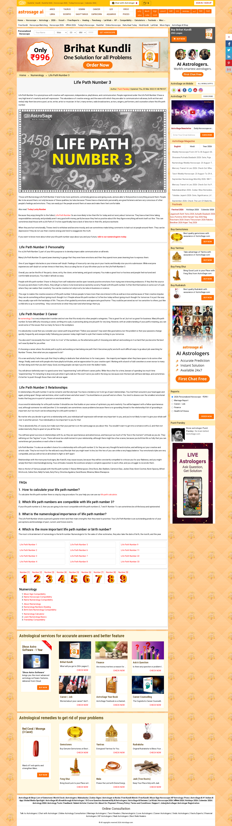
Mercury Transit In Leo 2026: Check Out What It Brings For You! (193, 168)
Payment (112, 803)
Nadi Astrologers (120, 816)
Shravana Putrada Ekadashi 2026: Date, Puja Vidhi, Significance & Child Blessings (193, 157)
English (177, 146)
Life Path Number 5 (79, 544)
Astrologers (71, 798)
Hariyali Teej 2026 (195, 217)
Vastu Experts (196, 813)
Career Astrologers (162, 813)
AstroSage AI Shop (180, 25)
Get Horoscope (107, 32)
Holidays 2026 (192, 210)
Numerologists (129, 813)
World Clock (58, 798)
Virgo (126, 9)
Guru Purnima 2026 (178, 217)
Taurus (67, 9)
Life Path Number (63, 215)
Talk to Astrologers (28, 813)
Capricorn (96, 14)
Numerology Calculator (34, 614)
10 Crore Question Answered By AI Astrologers (106, 800)
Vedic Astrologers (181, 813)
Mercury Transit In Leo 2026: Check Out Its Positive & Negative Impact (193, 184)
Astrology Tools (55, 803)
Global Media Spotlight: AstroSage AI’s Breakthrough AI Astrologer (54, 800)
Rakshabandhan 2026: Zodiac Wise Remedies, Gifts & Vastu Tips (193, 190)
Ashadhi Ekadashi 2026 (205, 214)
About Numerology (32, 604)
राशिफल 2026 (71, 25)
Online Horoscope (113, 25)
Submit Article (79, 803)
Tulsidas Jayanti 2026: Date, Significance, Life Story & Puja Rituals (193, 195)
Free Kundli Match (129, 798)
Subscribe (208, 96)
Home (20, 20)
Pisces (126, 14)
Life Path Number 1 (28, 544)
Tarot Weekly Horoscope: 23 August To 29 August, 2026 (193, 174)
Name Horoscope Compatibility (38, 597)
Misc (161, 20)
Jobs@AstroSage (168, 803)
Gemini (82, 9)
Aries (52, 9)
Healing (85, 20)
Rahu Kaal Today (130, 25)
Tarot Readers (114, 813)
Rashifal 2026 (47, 3)
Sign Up (207, 3)
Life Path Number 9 (129, 544)
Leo (111, 9)
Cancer (96, 9)
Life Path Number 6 (79, 550)
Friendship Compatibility (34, 620)
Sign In (199, 3)
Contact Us (92, 803)
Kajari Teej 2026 (190, 222)
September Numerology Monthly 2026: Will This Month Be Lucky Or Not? (193, 179)
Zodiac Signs (95, 798)
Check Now (82, 670)
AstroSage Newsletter (181, 128)
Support (155, 803)
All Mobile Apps (205, 84)
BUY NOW (43, 687)
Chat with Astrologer (124, 3)
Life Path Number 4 (28, 561)
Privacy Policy (123, 803)
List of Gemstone (44, 798)
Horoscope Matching (39, 25)
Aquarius (111, 14)
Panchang (96, 20)
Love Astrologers (144, 813)
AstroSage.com (127, 822)
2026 (53, 20)
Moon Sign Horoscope (160, 798)
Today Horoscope (76, 3)
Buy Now (180, 39)
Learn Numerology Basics (35, 617)
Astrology (43, 20)
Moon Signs (165, 25)
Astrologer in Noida (111, 798)
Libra (52, 14)
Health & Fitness (181, 411)
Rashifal (31, 3)
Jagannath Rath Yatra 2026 (182, 214)
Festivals (152, 20)
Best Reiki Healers (138, 816)
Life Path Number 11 (130, 550)
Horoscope (31, 20)
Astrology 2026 (39, 803)
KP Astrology (177, 798)
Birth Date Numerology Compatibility (40, 610)
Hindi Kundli (144, 25)
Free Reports (74, 20)
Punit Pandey (123, 89)
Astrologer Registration (188, 803)
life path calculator (109, 494)
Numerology (37, 75)
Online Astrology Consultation (72, 813)
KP (115, 20)
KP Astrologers (105, 816)
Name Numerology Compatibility (38, 600)
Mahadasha (83, 798)
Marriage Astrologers (97, 813)
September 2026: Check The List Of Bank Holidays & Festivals (193, 201)
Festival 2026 (177, 210)
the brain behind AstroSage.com (197, 431)
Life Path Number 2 (28, 550)
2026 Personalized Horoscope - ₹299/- (191, 397)
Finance (177, 407)
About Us (103, 803)
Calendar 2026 (90, 3)
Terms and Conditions (141, 803)
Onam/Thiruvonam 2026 (195, 220)
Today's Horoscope (86, 25)
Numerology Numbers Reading (37, 607)
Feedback (67, 803)
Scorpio (67, 14)
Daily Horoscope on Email (204, 128)
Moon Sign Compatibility (35, 594)
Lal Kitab (154, 25)
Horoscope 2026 (60, 3)
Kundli (37, 3)
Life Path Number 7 (79, 556)
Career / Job (179, 404)
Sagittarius (82, 14)
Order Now (206, 416)
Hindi (192, 146)
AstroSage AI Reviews (138, 800)
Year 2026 (207, 146)
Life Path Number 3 (28, 556)
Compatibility (126, 20)
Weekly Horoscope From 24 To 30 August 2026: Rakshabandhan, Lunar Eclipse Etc (193, 152)
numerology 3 (26, 318)
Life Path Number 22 (130, 556)
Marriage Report (181, 400)
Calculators (140, 20)
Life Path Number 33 (130, 561)
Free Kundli (23, 25)
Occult (62, 20)
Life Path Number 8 (79, 561)
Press (186, 798)
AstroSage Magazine (183, 141)
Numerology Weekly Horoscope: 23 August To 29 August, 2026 (193, 163)
